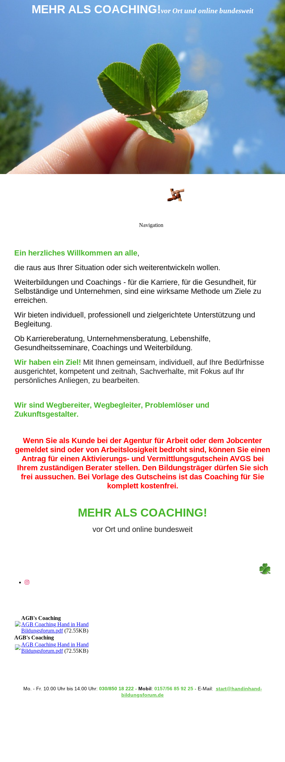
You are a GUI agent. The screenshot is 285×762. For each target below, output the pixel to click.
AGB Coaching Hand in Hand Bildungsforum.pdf (55, 627)
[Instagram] (27, 582)
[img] (142, 87)
